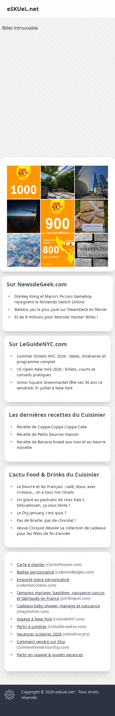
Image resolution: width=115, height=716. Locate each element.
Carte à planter (31, 564)
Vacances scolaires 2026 (39, 634)
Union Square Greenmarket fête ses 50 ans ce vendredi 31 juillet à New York (59, 385)
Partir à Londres (32, 626)
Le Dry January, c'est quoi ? (41, 512)
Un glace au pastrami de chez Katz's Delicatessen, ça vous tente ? (51, 502)
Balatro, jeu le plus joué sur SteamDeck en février (61, 309)
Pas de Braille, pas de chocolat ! (46, 520)
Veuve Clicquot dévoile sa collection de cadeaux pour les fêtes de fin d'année (61, 530)
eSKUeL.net (23, 9)
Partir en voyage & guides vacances (50, 654)
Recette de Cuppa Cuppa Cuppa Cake (52, 426)
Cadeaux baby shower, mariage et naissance (58, 605)
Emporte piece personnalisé (43, 579)
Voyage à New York (34, 619)
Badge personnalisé (35, 572)
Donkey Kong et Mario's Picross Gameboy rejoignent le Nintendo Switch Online (53, 299)
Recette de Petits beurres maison (48, 434)
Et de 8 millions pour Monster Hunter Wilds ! (56, 317)
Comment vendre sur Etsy (41, 641)
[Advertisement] (57, 95)
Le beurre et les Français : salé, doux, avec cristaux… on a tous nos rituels (56, 489)
